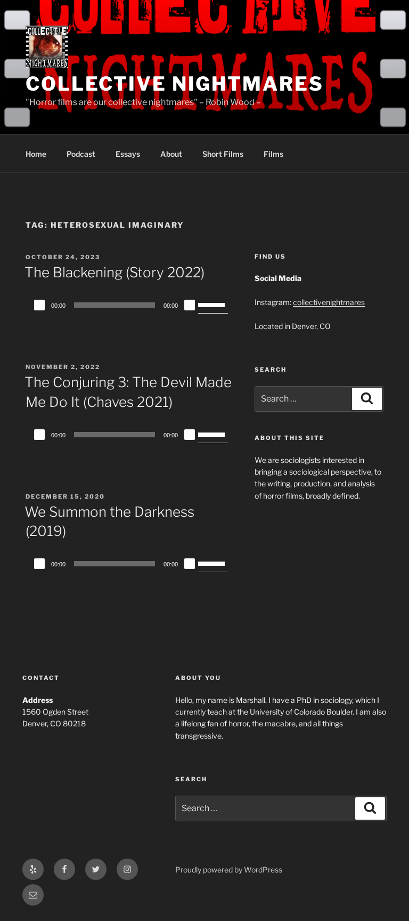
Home (36, 153)
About (171, 153)
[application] (129, 305)
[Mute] (189, 305)
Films (273, 153)
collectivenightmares (329, 302)
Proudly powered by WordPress (228, 869)
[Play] (39, 305)
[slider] (213, 304)
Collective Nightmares (174, 83)
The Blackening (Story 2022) (114, 272)
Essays (128, 153)
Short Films (222, 153)
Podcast (81, 153)
